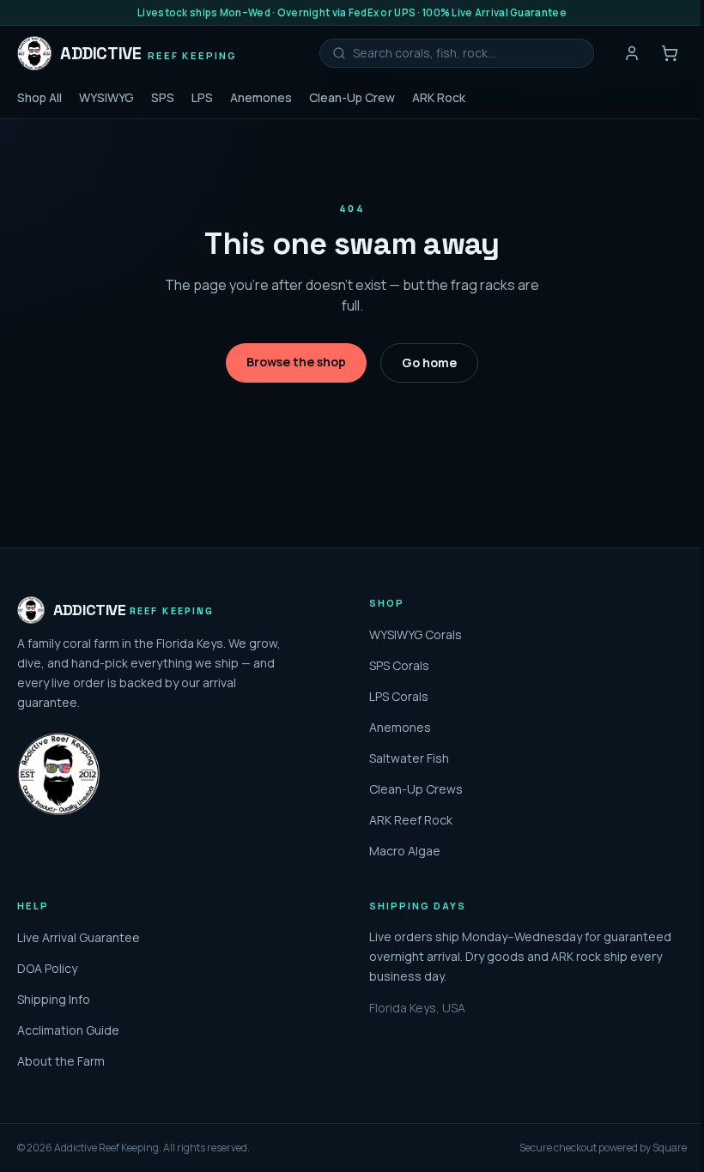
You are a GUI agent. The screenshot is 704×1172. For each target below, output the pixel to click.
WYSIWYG (106, 97)
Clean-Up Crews (416, 789)
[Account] (632, 53)
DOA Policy (47, 968)
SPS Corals (399, 665)
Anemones (261, 97)
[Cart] (669, 53)
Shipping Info (53, 999)
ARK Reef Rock (410, 820)
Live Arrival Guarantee (78, 937)
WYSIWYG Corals (415, 634)
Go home (429, 362)
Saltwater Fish (409, 758)
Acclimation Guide (68, 1030)
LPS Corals (398, 696)
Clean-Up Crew (352, 97)
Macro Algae (404, 851)
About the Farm (61, 1061)
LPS (202, 97)
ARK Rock (438, 97)
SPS (162, 97)
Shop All (39, 97)
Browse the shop (296, 361)
